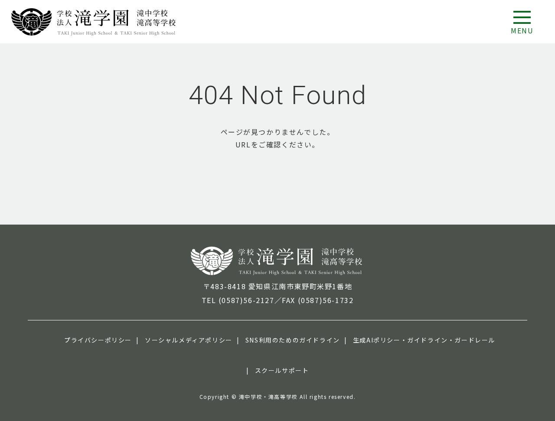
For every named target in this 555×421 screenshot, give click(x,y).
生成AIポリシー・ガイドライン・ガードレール (424, 340)
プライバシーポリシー (98, 340)
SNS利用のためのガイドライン (292, 340)
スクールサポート (282, 370)
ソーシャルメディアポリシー (188, 340)
